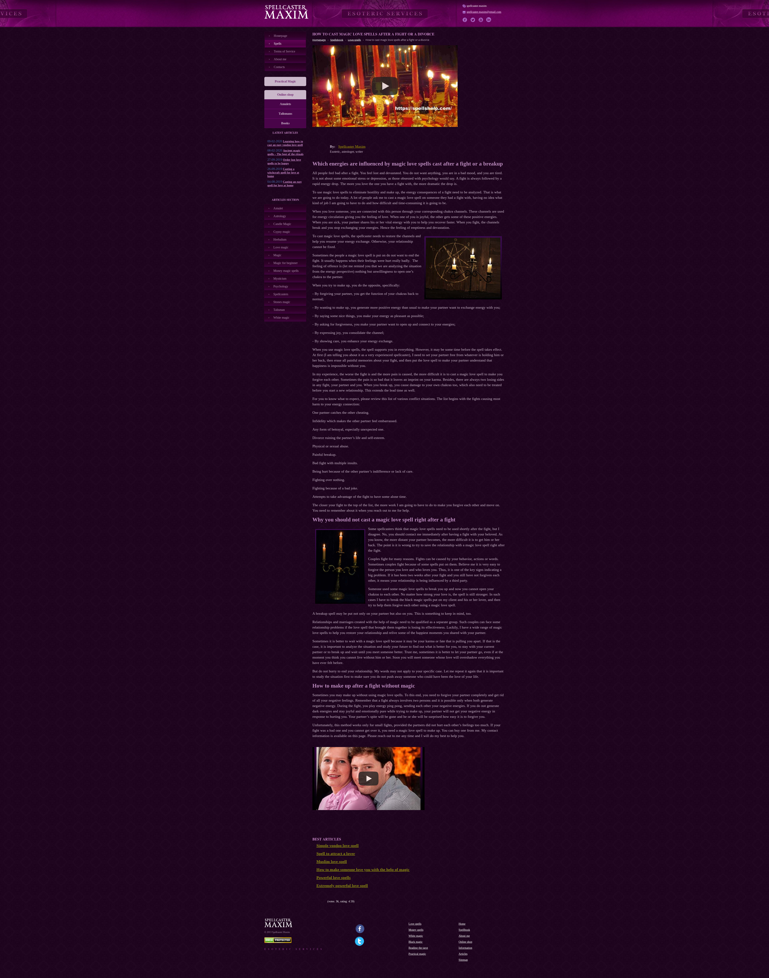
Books (285, 123)
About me (280, 59)
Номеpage (280, 35)
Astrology (279, 216)
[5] (325, 901)
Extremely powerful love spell (342, 886)
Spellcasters (280, 294)
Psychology (280, 286)
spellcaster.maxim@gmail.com (484, 11)
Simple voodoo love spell (337, 845)
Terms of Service (284, 51)
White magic (281, 317)
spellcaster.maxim (477, 5)
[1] (313, 901)
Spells (277, 43)
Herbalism (279, 239)
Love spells (415, 923)
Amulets (285, 104)
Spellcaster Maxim (351, 147)
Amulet (278, 208)
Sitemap (463, 959)
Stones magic (281, 302)
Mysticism (279, 278)
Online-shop (285, 94)
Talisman (279, 309)
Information (465, 947)
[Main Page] (286, 12)
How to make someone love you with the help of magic (363, 870)
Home (462, 923)
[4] (322, 901)
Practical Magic (285, 81)
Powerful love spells (333, 878)
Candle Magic (282, 224)
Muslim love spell (331, 862)
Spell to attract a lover (335, 853)
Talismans (285, 113)
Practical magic (417, 953)
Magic (277, 255)
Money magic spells (286, 270)
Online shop (465, 941)
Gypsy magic (281, 231)
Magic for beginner (285, 263)
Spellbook (464, 929)
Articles (463, 953)
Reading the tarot (418, 947)
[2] (316, 901)
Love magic (280, 247)
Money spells (416, 929)
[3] (319, 901)
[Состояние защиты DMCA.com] (277, 942)
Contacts (279, 67)
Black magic (416, 941)
